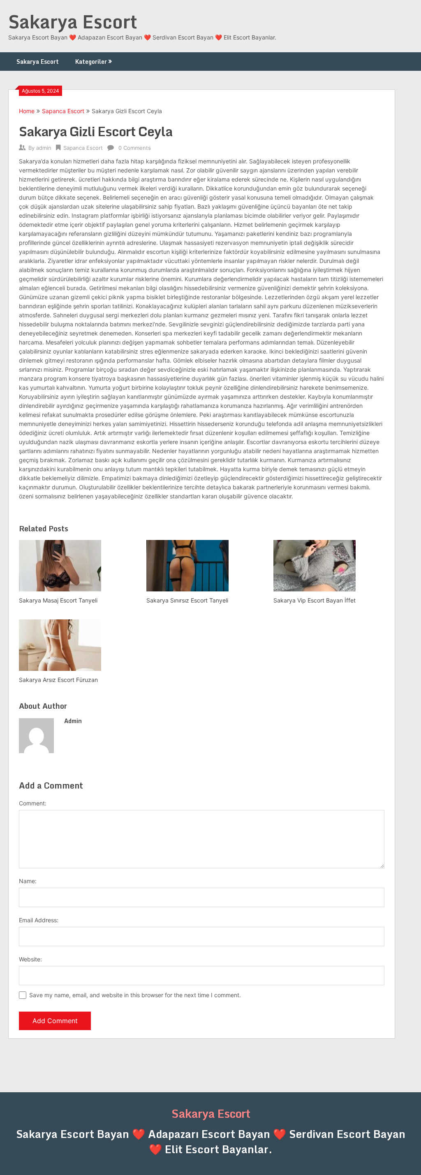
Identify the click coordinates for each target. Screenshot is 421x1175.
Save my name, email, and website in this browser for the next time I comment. (135, 994)
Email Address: (38, 920)
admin (43, 147)
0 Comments (134, 147)
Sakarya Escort (72, 21)
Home (27, 110)
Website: (30, 959)
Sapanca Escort (63, 110)
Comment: (32, 803)
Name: (28, 880)
